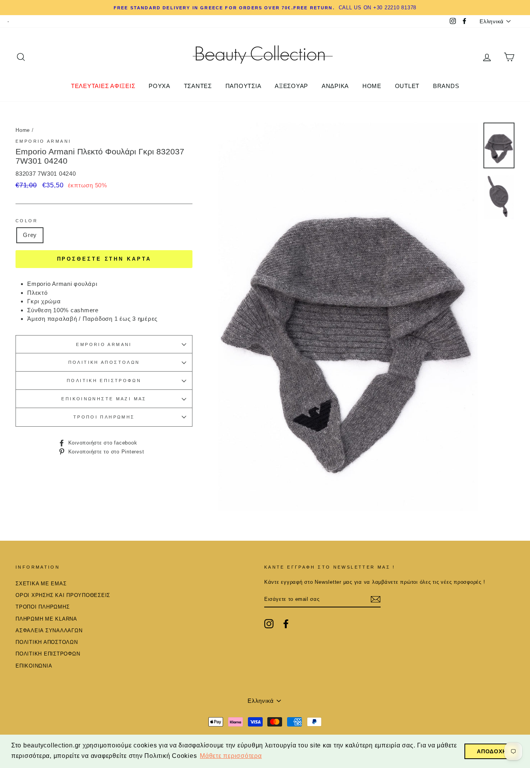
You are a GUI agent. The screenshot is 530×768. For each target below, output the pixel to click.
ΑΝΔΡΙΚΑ (335, 86)
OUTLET (407, 86)
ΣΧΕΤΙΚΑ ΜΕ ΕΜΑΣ (41, 583)
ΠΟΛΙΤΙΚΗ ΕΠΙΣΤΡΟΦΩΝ (104, 380)
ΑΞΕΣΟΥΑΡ (291, 86)
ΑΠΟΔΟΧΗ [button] (491, 751)
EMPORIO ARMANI (104, 344)
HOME (371, 86)
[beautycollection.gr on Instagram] (269, 623)
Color (27, 220)
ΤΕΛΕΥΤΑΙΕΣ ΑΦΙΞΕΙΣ (103, 86)
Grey (30, 235)
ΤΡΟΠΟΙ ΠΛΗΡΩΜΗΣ (104, 417)
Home (23, 130)
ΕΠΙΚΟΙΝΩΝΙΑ (34, 666)
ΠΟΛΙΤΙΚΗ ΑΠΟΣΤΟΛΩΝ (104, 362)
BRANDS (446, 86)
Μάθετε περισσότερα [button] (231, 755)
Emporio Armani (43, 141)
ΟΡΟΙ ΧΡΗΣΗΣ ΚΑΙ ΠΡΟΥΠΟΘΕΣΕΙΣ (63, 595)
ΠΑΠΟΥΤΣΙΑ (243, 86)
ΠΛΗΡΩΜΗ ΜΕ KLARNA (46, 619)
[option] (265, 7)
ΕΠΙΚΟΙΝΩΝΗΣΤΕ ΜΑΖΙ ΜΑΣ (103, 398)
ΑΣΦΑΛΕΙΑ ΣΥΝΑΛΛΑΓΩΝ (49, 630)
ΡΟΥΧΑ (159, 86)
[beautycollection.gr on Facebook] (286, 623)
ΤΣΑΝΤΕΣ (198, 86)
